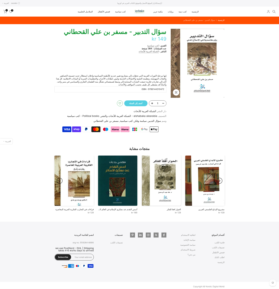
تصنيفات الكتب (218, 247)
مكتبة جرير (158, 11)
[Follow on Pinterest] (132, 235)
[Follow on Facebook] (163, 235)
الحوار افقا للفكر (174, 209)
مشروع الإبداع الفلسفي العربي (211, 209)
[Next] (59, 181)
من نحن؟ (191, 254)
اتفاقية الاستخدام (188, 235)
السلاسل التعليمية (85, 11)
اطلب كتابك (219, 257)
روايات (171, 11)
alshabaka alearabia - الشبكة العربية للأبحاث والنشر (129, 116)
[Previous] (219, 181)
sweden (14, 3)
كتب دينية (183, 11)
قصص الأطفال (104, 11)
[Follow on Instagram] (148, 235)
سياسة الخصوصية (187, 245)
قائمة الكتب (219, 242)
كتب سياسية (120, 11)
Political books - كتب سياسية (83, 116)
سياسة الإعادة (189, 240)
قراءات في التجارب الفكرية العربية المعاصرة (75, 209)
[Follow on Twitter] (156, 235)
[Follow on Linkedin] (140, 235)
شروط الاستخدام (188, 249)
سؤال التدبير (154, 120)
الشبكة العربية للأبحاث (149, 51)
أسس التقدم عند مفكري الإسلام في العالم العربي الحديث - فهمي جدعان (106, 209)
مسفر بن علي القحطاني (106, 120)
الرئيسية (195, 11)
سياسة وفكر (140, 120)
